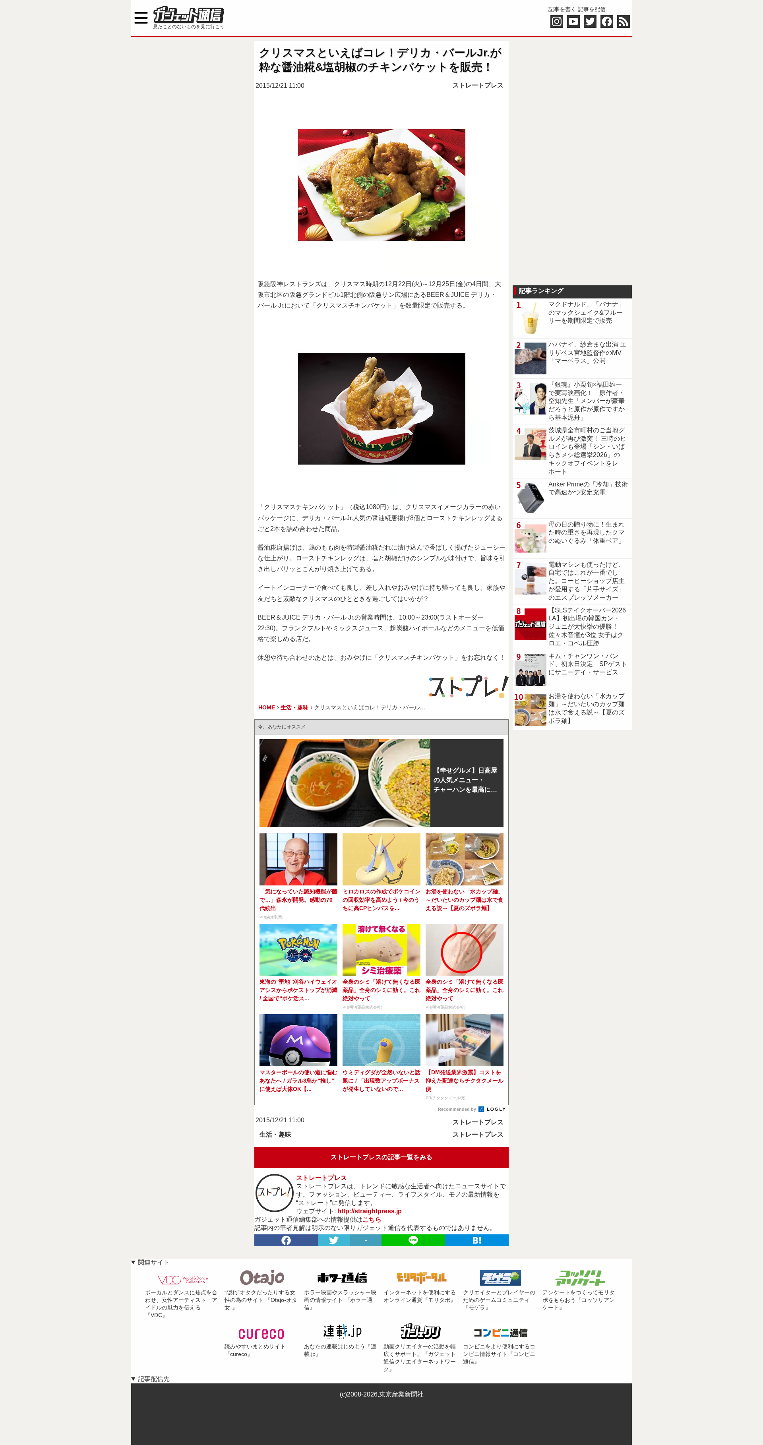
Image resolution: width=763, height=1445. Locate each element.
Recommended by (457, 1109)
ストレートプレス (478, 85)
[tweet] (334, 1240)
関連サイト (154, 1262)
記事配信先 (154, 1378)
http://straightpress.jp (369, 1211)
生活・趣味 (275, 1134)
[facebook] (286, 1240)
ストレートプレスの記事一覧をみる (381, 1157)
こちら (372, 1219)
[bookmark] (477, 1240)
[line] (413, 1240)
